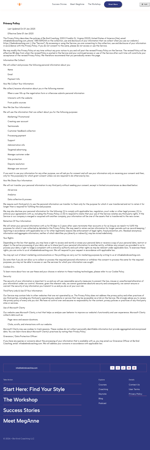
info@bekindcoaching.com (26, 368)
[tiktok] (123, 368)
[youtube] (129, 368)
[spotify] (134, 368)
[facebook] (112, 368)
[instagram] (118, 368)
